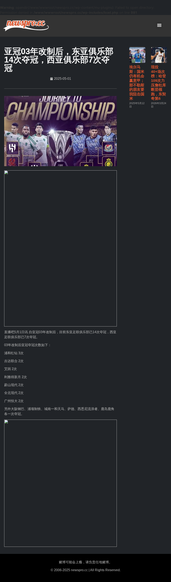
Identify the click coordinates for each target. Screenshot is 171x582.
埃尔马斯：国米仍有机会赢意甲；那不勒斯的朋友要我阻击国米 (136, 83)
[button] (159, 25)
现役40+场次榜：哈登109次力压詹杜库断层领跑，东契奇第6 (158, 83)
